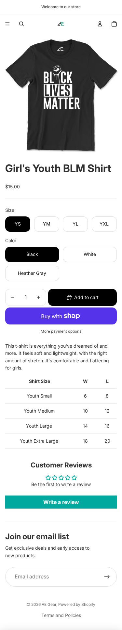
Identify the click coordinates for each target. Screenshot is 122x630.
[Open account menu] (100, 24)
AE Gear (49, 604)
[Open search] (21, 24)
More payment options (61, 331)
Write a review (61, 502)
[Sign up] (107, 577)
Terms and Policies (61, 615)
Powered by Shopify (76, 604)
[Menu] (7, 23)
